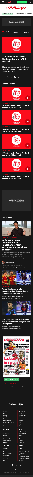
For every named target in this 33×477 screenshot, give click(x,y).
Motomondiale (22, 415)
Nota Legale (6, 452)
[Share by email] (15, 77)
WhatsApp (24, 469)
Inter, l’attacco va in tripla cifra (11, 326)
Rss (20, 439)
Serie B (5, 417)
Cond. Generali (7, 459)
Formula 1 (21, 413)
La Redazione (6, 450)
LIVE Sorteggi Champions (23, 14)
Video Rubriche (15, 31)
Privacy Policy (6, 457)
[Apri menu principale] (3, 2)
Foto (20, 450)
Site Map (21, 440)
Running (21, 420)
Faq (4, 460)
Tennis (20, 418)
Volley (20, 422)
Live (9, 2)
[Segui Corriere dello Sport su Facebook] (12, 465)
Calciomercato (7, 426)
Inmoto (5, 435)
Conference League (8, 422)
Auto (4, 431)
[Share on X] (8, 77)
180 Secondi (26, 31)
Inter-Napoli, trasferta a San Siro (12, 328)
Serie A (5, 415)
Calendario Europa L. (24, 456)
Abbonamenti (22, 431)
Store (20, 435)
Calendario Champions (22, 454)
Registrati (21, 442)
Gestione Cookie (7, 453)
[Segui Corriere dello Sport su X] (16, 465)
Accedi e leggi (17, 387)
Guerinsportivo (7, 439)
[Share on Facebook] (4, 77)
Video (8, 31)
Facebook (9, 469)
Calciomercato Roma (9, 237)
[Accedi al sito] (30, 2)
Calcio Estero (6, 424)
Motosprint (6, 437)
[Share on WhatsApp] (11, 77)
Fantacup (5, 442)
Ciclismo (21, 426)
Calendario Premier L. (24, 458)
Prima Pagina (22, 433)
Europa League (7, 420)
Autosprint (6, 433)
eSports (21, 424)
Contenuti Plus (7, 14)
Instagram (15, 469)
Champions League (8, 286)
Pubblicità (21, 437)
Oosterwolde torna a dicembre (11, 298)
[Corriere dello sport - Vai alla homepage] (16, 8)
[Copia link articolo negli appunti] (19, 77)
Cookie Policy (6, 455)
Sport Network (7, 440)
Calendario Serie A (24, 452)
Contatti (5, 448)
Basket (21, 417)
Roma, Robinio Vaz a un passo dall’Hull (13, 296)
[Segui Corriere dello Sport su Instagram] (21, 465)
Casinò (21, 460)
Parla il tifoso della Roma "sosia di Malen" (14, 267)
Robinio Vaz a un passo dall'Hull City (12, 265)
